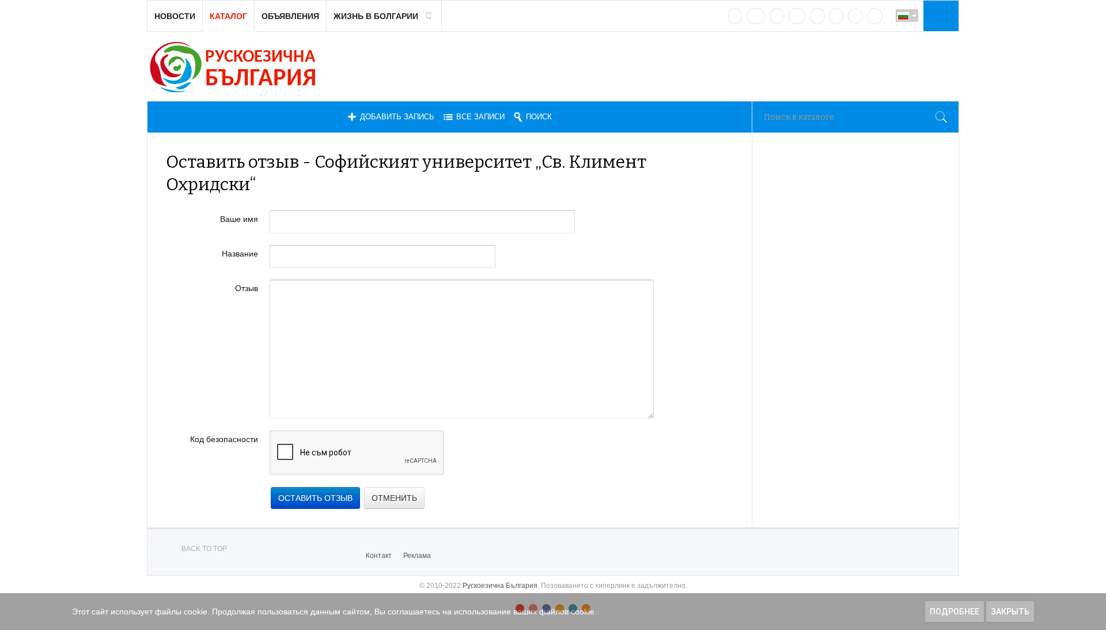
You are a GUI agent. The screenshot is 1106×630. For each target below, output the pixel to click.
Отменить (394, 498)
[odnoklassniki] (797, 16)
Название (240, 253)
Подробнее (954, 611)
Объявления (290, 16)
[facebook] (755, 16)
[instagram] (817, 16)
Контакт (379, 556)
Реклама (417, 556)
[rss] (875, 16)
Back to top (204, 549)
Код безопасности (224, 439)
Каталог (228, 16)
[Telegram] (836, 16)
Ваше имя (239, 219)
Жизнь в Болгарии (376, 16)
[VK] (735, 16)
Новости (174, 16)
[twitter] (776, 16)
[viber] (855, 16)
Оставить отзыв (315, 498)
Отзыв (246, 288)
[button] (939, 15)
